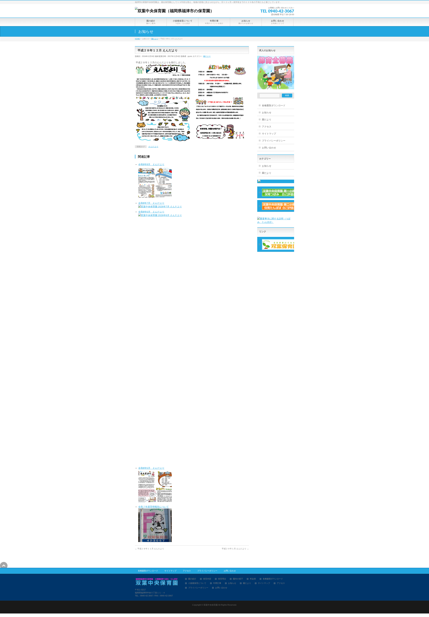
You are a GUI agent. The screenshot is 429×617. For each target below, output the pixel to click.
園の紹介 (192, 579)
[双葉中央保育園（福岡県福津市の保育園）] (174, 11)
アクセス (266, 126)
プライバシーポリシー (273, 140)
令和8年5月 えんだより (151, 468)
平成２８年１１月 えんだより (149, 549)
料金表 (253, 579)
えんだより (153, 146)
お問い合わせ (269, 147)
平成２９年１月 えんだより (235, 549)
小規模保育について (197, 583)
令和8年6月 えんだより (151, 211)
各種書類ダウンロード (273, 105)
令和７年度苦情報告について (153, 506)
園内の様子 (238, 579)
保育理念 (222, 579)
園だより (207, 56)
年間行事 (217, 583)
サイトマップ (269, 133)
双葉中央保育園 (211, 605)
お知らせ (266, 112)
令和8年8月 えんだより (151, 164)
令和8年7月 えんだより (151, 203)
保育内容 (207, 579)
